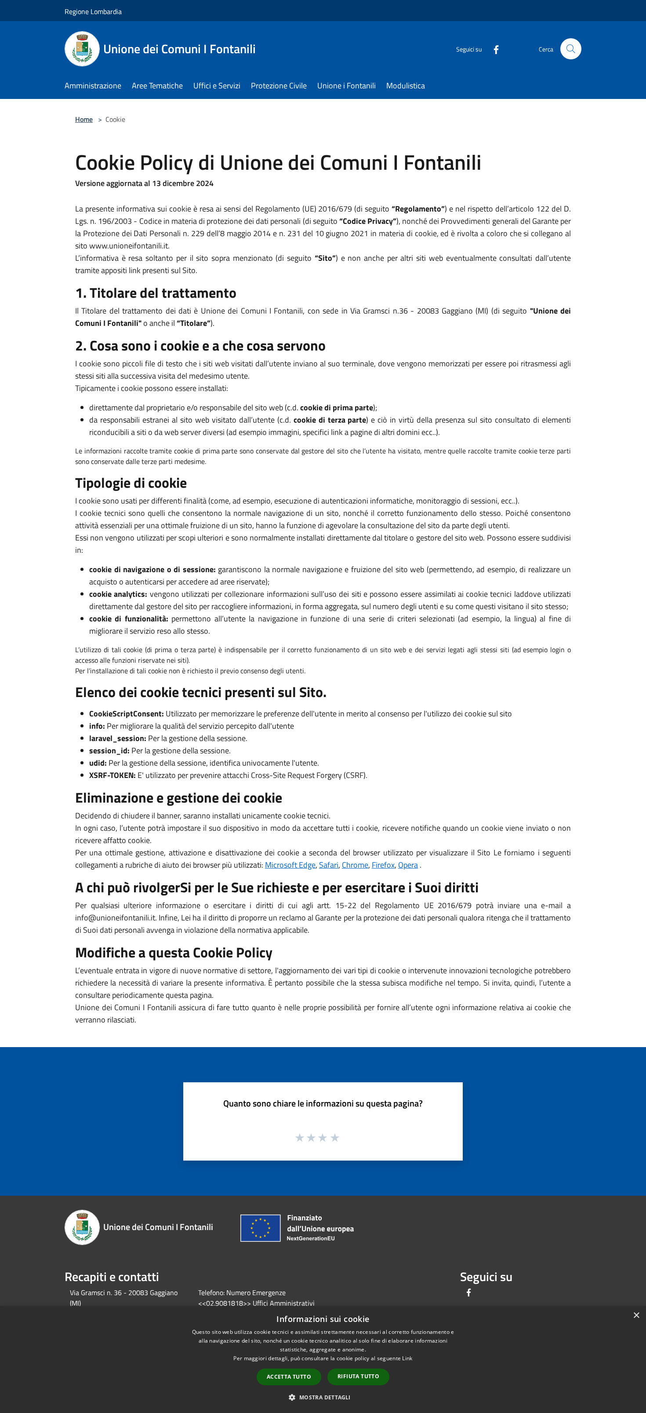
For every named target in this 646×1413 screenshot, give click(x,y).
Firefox (383, 865)
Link (407, 1358)
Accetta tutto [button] (289, 1376)
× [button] (636, 1315)
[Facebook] (492, 49)
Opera (408, 865)
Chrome (355, 865)
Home (84, 119)
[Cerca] (570, 48)
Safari (328, 865)
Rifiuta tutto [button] (358, 1376)
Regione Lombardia (93, 11)
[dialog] (323, 1359)
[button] (322, 1397)
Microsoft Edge (290, 865)
